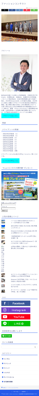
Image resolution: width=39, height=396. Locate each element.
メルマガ (7, 372)
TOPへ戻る (16, 391)
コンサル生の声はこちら (10, 161)
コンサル (7, 359)
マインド (7, 368)
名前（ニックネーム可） (9, 202)
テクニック (7, 363)
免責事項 (24, 391)
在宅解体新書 (8, 381)
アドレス (4, 206)
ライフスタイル (9, 377)
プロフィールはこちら (10, 115)
